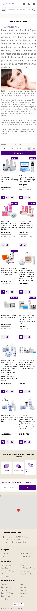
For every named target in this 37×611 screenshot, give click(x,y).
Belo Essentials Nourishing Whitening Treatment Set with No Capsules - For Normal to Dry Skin (9, 225)
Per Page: (18, 145)
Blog (2, 556)
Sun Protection (25, 571)
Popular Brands (8, 580)
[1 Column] (25, 148)
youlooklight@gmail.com (18, 542)
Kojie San (4, 590)
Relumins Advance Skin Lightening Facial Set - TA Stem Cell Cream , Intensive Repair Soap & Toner (27, 319)
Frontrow (23, 590)
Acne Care (4, 568)
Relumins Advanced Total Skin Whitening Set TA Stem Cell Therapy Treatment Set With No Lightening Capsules (27, 364)
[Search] (33, 9)
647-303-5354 (15, 539)
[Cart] (34, 4)
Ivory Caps (4, 599)
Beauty (22, 565)
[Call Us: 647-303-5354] (29, 4)
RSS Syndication (25, 556)
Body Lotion (5, 576)
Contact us (4, 553)
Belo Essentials (6, 587)
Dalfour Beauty (6, 596)
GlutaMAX (23, 587)
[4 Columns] (29, 148)
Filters (20, 153)
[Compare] (12, 197)
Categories (6, 561)
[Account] (24, 4)
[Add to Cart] (3, 197)
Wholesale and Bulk (26, 574)
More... (22, 596)
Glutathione (23, 593)
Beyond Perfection (7, 593)
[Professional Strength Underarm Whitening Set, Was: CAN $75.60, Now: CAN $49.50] (9, 305)
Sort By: (4, 145)
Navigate (5, 550)
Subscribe (27, 487)
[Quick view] (7, 197)
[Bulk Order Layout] (34, 148)
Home (2, 16)
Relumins (4, 584)
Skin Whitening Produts (27, 568)
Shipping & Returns (26, 553)
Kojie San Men (6, 565)
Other (22, 584)
